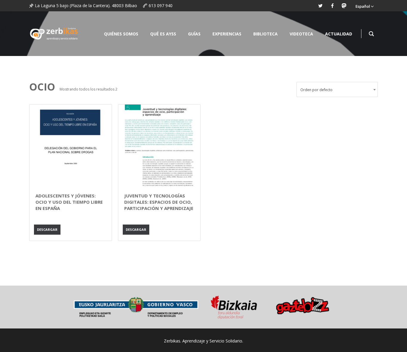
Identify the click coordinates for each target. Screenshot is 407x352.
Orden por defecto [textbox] (316, 89)
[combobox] (337, 89)
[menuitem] (364, 5)
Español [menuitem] (362, 6)
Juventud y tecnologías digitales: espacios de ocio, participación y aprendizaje (158, 202)
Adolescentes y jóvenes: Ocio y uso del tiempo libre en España (69, 202)
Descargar (47, 229)
